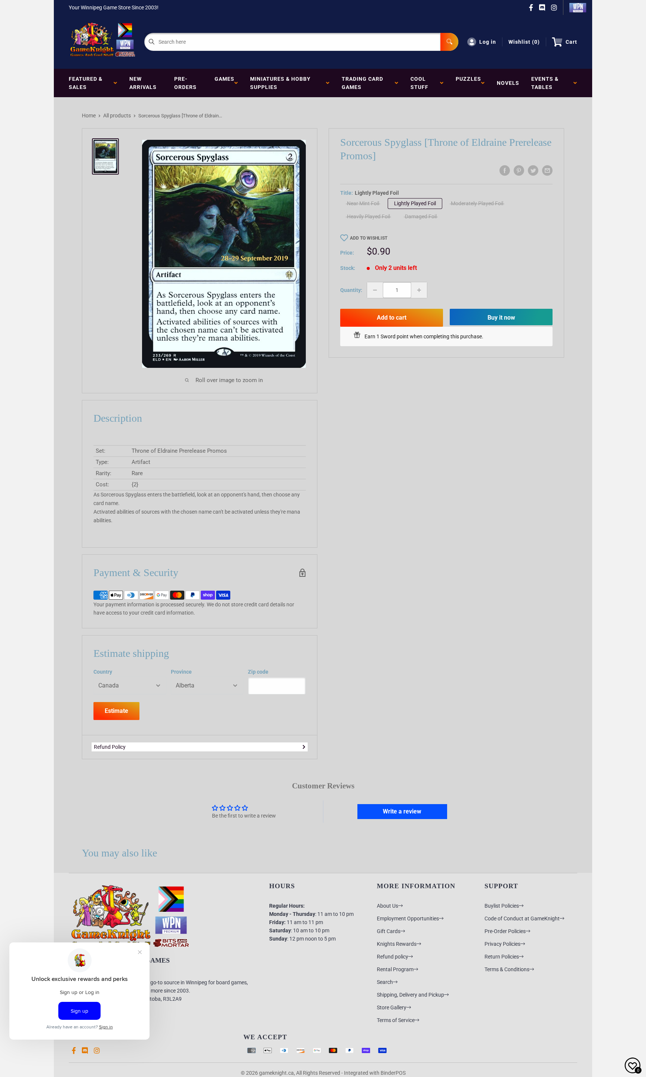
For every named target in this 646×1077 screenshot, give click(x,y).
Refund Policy (110, 747)
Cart (571, 42)
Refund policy (392, 957)
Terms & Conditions (507, 969)
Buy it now (501, 317)
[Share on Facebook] (504, 170)
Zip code (258, 671)
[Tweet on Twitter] (533, 170)
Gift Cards (388, 931)
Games (224, 83)
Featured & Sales (85, 83)
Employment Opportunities (408, 918)
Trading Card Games (362, 83)
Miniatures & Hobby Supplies (280, 83)
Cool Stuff (420, 83)
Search (385, 982)
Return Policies (502, 957)
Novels (508, 83)
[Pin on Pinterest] (519, 170)
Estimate (116, 710)
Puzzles (468, 83)
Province (181, 671)
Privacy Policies (502, 944)
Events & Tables (545, 83)
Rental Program (395, 969)
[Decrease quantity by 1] (375, 290)
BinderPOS (393, 1073)
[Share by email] (547, 170)
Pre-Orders (185, 83)
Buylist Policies (502, 906)
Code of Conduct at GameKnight (522, 918)
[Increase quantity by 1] (419, 290)
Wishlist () (524, 42)
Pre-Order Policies (505, 931)
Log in (487, 42)
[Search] (449, 42)
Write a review (402, 811)
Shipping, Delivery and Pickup (410, 995)
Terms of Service (396, 1020)
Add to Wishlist (368, 238)
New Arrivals (143, 83)
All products (117, 116)
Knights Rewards (396, 944)
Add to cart (391, 317)
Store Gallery (391, 1007)
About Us (387, 906)
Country (102, 671)
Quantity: (351, 290)
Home (89, 116)
